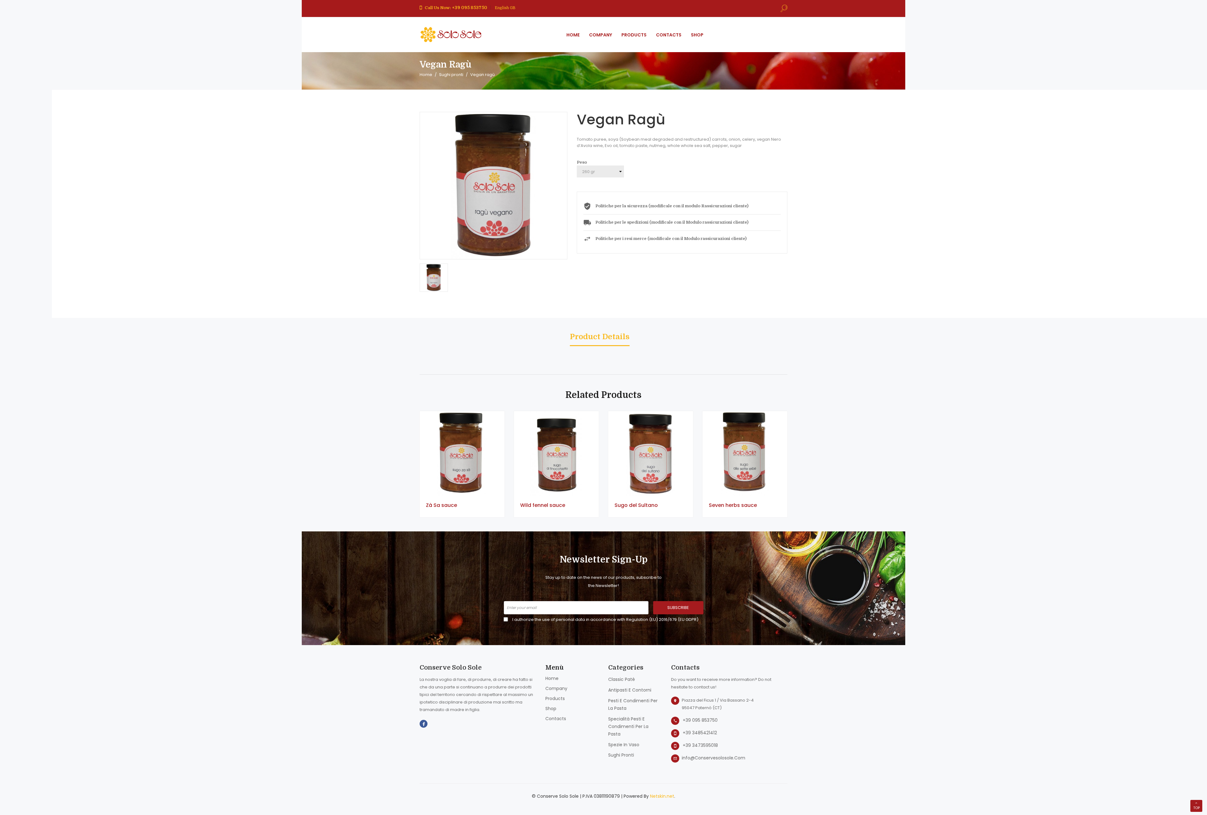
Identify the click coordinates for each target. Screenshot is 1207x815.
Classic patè (621, 679)
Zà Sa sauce (441, 505)
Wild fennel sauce (542, 505)
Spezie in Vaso (623, 745)
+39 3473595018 (700, 745)
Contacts (555, 718)
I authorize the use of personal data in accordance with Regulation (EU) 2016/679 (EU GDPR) (605, 619)
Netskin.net (662, 796)
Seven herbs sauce (733, 505)
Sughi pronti (621, 755)
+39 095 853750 (700, 720)
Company (556, 688)
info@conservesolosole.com (713, 758)
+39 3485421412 (700, 733)
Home (552, 678)
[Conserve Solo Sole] (451, 34)
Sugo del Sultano (636, 505)
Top (1196, 807)
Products (555, 698)
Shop (550, 708)
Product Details (600, 337)
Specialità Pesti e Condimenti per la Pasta (628, 726)
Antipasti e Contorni (629, 690)
